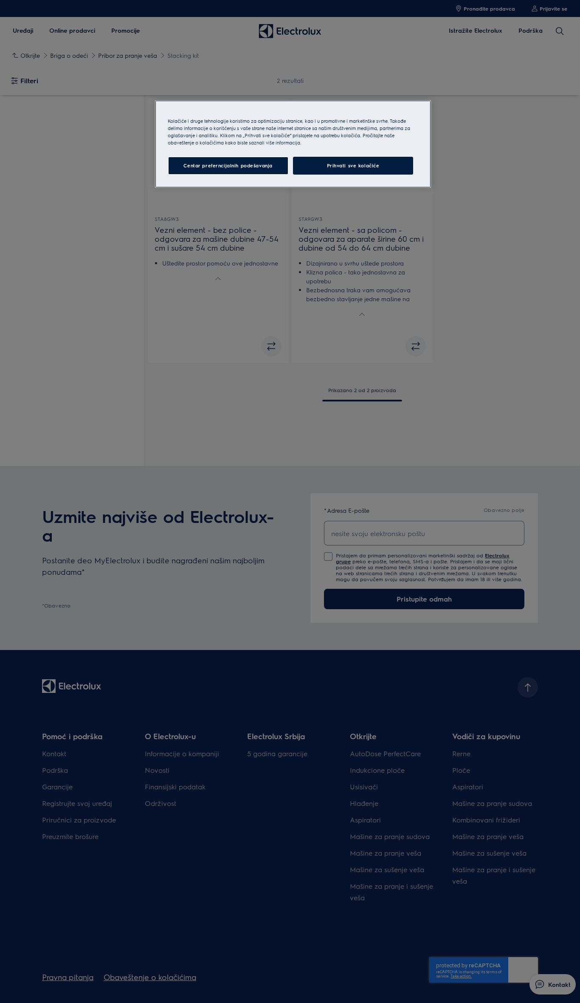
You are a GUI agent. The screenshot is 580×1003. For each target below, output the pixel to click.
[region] (293, 144)
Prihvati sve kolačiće (353, 165)
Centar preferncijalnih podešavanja (227, 165)
